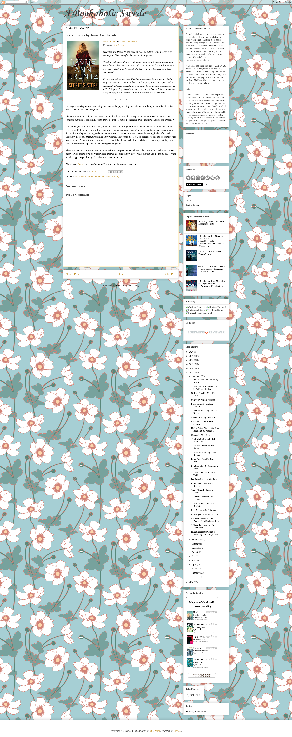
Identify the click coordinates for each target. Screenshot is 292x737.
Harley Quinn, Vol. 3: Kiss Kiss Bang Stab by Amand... (205, 429)
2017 (191, 364)
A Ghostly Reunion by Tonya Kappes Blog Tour (211, 222)
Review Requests (193, 205)
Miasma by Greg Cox (200, 434)
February (196, 572)
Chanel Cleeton (200, 665)
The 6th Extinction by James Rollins (203, 453)
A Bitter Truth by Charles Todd (204, 417)
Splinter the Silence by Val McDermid (202, 526)
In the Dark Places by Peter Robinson (203, 484)
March (195, 568)
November (196, 539)
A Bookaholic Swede (104, 13)
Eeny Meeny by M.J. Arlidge (203, 510)
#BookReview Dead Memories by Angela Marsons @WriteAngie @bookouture (211, 283)
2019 (191, 355)
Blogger (177, 730)
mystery (115, 176)
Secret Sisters (109, 41)
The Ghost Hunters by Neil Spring (202, 447)
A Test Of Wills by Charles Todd (203, 473)
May (194, 560)
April (194, 564)
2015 (191, 372)
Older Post (170, 274)
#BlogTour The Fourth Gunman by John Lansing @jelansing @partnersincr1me (212, 269)
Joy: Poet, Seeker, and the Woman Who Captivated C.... (205, 519)
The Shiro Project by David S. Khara (204, 412)
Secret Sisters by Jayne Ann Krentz (203, 491)
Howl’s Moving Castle (199, 613)
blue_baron (154, 730)
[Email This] (109, 171)
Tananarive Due (200, 639)
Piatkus (80, 163)
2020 (191, 351)
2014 (191, 582)
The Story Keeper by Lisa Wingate (202, 498)
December (196, 376)
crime (90, 176)
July (194, 556)
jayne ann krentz (102, 176)
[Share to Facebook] (118, 171)
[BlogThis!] (112, 171)
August (195, 551)
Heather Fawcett (200, 630)
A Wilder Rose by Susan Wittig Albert (204, 381)
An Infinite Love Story (198, 661)
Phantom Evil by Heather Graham (202, 422)
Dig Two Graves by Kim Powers (205, 479)
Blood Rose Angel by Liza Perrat (202, 460)
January (195, 576)
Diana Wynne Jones (201, 617)
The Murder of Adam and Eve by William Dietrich (204, 387)
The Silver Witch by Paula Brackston (202, 504)
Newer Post (72, 274)
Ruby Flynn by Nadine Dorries (204, 514)
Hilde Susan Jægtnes (201, 651)
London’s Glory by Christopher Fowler (204, 467)
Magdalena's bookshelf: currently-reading (202, 604)
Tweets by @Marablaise (196, 711)
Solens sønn (198, 648)
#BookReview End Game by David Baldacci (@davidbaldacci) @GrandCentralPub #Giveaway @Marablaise (212, 240)
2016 (191, 368)
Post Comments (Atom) (127, 285)
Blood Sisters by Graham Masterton (202, 405)
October (195, 543)
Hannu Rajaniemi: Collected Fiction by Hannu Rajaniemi (204, 533)
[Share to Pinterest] (121, 171)
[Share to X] (115, 171)
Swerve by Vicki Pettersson (203, 399)
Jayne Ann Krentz (128, 41)
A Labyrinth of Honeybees (199, 626)
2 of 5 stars (119, 44)
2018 (191, 359)
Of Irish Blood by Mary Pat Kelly (203, 394)
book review (81, 176)
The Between (199, 636)
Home (121, 274)
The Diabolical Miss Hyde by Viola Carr (203, 440)
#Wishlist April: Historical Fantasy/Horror (209, 252)
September (197, 547)
